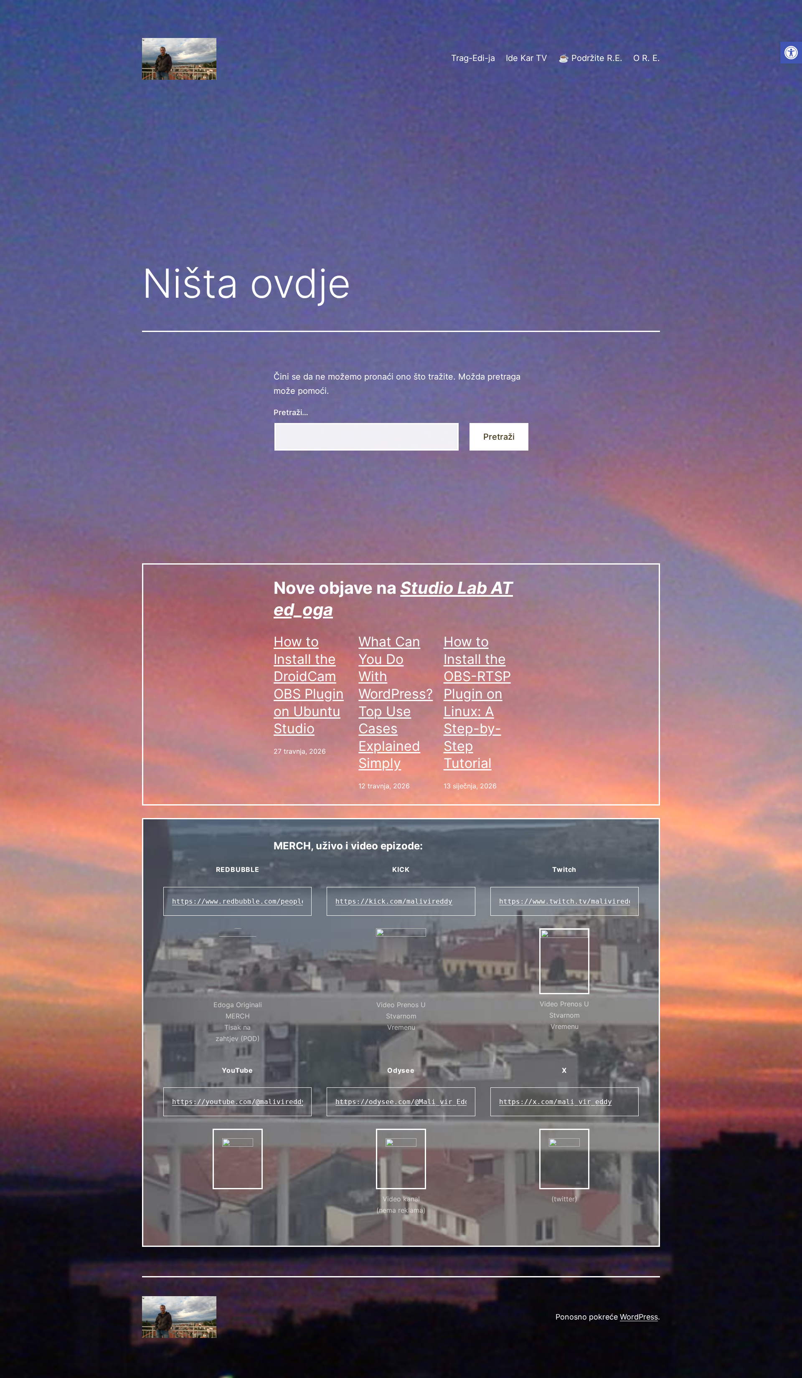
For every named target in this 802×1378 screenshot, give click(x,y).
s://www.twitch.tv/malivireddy (576, 901)
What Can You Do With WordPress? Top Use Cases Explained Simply (395, 702)
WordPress (639, 1316)
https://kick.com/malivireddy (393, 901)
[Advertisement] (401, 186)
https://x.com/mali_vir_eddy (555, 1102)
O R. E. (646, 58)
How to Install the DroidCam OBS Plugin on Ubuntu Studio (309, 685)
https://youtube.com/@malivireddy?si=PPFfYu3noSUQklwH (280, 1102)
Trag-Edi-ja (473, 58)
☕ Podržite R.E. (590, 58)
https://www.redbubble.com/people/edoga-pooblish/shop (280, 901)
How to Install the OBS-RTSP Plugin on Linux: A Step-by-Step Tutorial (477, 702)
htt (505, 901)
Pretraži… (291, 412)
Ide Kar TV (526, 58)
